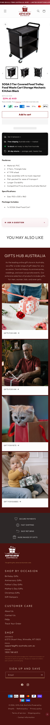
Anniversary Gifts (13, 580)
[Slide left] (2, 73)
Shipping (18, 102)
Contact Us (10, 615)
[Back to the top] (47, 714)
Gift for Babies (11, 502)
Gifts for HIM (10, 389)
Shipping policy (34, 713)
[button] (25, 122)
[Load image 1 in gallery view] (12, 73)
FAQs (7, 619)
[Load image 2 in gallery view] (25, 73)
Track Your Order (13, 623)
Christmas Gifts (12, 593)
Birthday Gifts (11, 576)
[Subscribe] (41, 675)
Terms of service (19, 713)
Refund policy (22, 709)
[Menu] (5, 11)
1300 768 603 (11, 652)
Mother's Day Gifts (14, 588)
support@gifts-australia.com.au (20, 645)
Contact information (26, 717)
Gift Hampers (11, 597)
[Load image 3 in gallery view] (38, 73)
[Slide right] (47, 73)
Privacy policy (36, 709)
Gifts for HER (10, 333)
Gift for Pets (10, 446)
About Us (9, 611)
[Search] (38, 11)
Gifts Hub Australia (23, 705)
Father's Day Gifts (13, 584)
